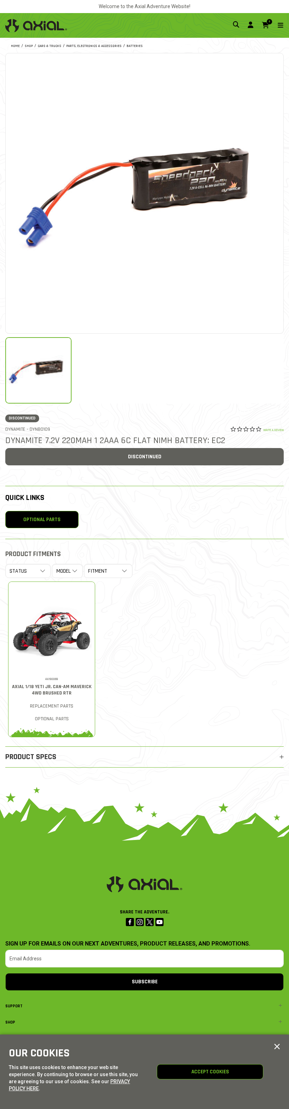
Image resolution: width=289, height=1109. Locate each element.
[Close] (277, 1046)
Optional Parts (42, 519)
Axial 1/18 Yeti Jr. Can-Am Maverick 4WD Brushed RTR (52, 690)
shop (29, 46)
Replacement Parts (51, 706)
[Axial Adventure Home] (36, 25)
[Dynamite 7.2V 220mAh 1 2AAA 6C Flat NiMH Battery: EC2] (144, 192)
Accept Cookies (210, 1071)
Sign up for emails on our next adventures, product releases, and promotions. (127, 944)
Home (15, 46)
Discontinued (144, 456)
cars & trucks (49, 46)
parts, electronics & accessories (94, 46)
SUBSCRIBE (145, 981)
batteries (135, 46)
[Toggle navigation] (276, 25)
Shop (10, 1022)
